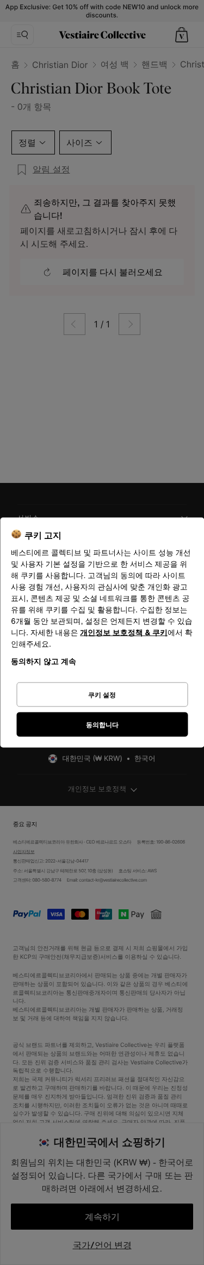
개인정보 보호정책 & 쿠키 (124, 632)
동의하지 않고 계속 (43, 661)
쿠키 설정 (102, 694)
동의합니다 (102, 724)
